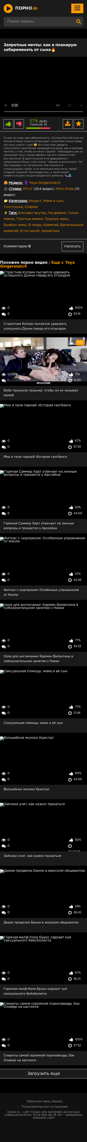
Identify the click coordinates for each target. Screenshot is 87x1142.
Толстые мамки (29, 219)
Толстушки (13, 207)
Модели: (16, 183)
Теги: (13, 213)
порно (26, 8)
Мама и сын (53, 201)
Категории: (18, 201)
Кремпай (50, 225)
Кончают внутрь (32, 213)
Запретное (50, 231)
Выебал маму (15, 225)
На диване (57, 213)
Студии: (15, 189)
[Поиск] (78, 21)
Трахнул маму (56, 219)
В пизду (35, 225)
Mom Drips (65, 189)
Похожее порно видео (24, 262)
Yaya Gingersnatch (45, 183)
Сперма (31, 207)
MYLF (28, 189)
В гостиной (29, 231)
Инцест (35, 201)
